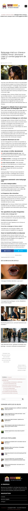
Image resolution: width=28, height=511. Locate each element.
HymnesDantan (17, 509)
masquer (9, 377)
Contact (3, 496)
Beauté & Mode (10, 14)
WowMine (3, 14)
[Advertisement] (14, 33)
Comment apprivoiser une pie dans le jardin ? (15, 430)
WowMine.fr (4, 507)
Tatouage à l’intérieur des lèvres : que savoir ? (12, 281)
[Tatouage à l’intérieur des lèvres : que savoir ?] (14, 271)
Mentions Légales (5, 499)
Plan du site (10, 509)
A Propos (3, 501)
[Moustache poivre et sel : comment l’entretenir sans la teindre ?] (14, 313)
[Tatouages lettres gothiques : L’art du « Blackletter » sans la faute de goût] (14, 291)
